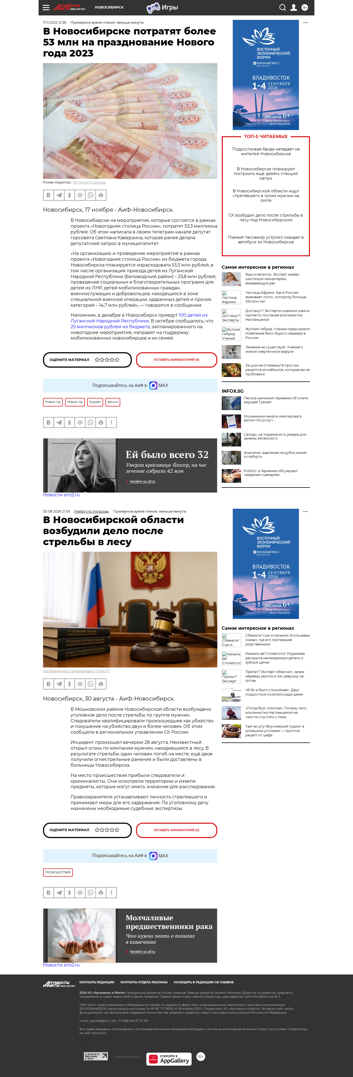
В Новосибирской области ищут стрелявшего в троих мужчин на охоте (266, 196)
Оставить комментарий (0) (176, 360)
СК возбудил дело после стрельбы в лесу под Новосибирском (266, 217)
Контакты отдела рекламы (144, 982)
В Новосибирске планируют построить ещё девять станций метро (266, 174)
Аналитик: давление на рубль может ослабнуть (275, 455)
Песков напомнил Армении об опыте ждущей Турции (276, 400)
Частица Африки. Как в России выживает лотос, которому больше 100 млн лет (275, 296)
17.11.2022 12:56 (54, 22)
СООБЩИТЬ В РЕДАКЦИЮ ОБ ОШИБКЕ (204, 982)
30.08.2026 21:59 (56, 511)
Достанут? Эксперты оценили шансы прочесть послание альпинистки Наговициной (277, 315)
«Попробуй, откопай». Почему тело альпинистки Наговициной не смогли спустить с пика (275, 712)
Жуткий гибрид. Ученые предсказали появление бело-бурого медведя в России (277, 333)
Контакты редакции (96, 982)
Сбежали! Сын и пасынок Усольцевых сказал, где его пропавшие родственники (277, 639)
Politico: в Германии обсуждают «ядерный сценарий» (271, 473)
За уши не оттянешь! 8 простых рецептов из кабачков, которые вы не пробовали (277, 369)
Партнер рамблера (127, 1056)
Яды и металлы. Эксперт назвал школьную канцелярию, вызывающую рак (272, 278)
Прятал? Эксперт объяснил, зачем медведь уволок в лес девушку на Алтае (274, 676)
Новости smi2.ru (61, 494)
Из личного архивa (89, 182)
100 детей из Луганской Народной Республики (139, 318)
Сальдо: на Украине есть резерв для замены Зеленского (275, 436)
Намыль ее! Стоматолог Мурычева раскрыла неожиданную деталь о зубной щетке (275, 657)
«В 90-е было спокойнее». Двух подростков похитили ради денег (274, 692)
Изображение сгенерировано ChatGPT (76, 671)
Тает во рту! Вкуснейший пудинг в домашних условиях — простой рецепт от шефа (274, 730)
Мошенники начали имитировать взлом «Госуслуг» (273, 418)
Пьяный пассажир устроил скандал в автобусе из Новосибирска (266, 239)
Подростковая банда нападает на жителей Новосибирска (266, 151)
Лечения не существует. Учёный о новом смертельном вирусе (274, 349)
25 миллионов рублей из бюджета (110, 326)
